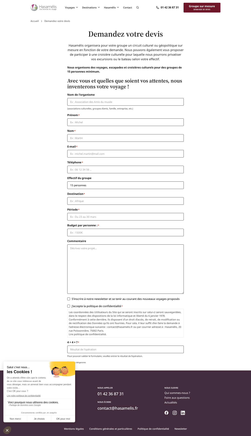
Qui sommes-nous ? (177, 393)
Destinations (89, 7)
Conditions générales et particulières (110, 428)
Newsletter (181, 428)
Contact (127, 7)
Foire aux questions (177, 398)
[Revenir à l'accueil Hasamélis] (44, 7)
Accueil (35, 21)
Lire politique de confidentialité (87, 334)
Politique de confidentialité (153, 428)
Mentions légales (74, 428)
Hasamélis (110, 7)
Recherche (137, 7)
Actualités (170, 402)
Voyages (70, 7)
